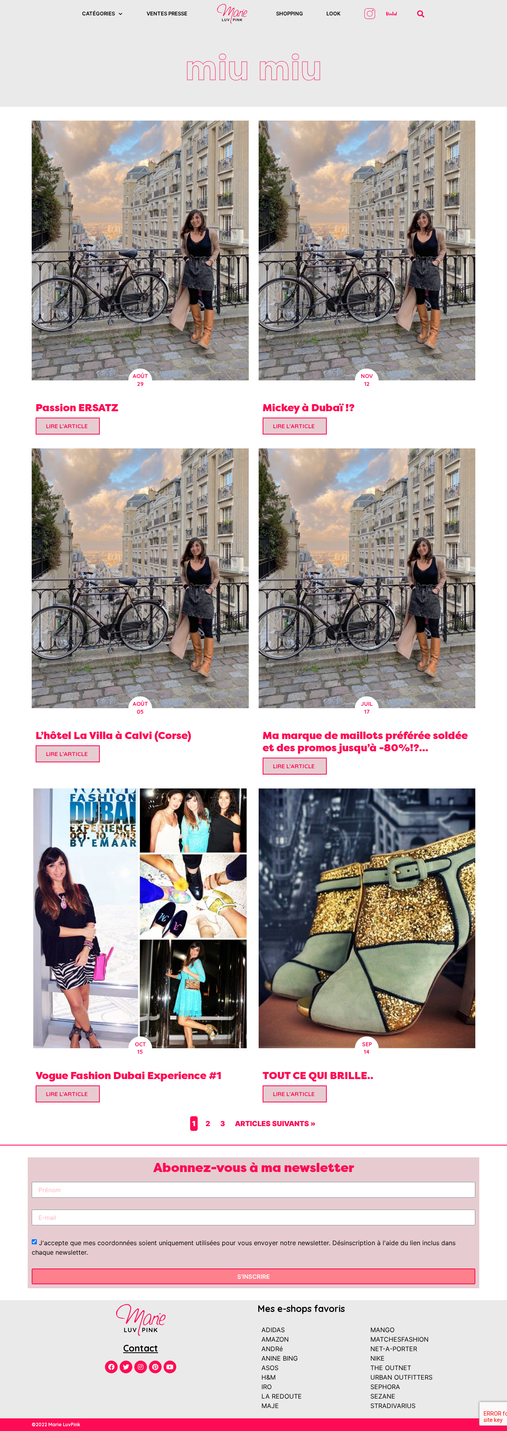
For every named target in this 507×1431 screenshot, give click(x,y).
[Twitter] (126, 1367)
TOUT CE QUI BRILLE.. (318, 1075)
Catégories (98, 13)
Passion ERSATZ (77, 407)
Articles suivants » (275, 1123)
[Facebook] (111, 1367)
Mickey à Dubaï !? (309, 407)
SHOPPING (289, 13)
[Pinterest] (155, 1367)
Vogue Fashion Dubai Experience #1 (128, 1075)
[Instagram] (140, 1367)
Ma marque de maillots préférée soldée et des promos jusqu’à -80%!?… (365, 741)
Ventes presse (167, 13)
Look (333, 13)
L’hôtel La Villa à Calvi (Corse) (113, 735)
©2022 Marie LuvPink (56, 1424)
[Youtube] (170, 1367)
